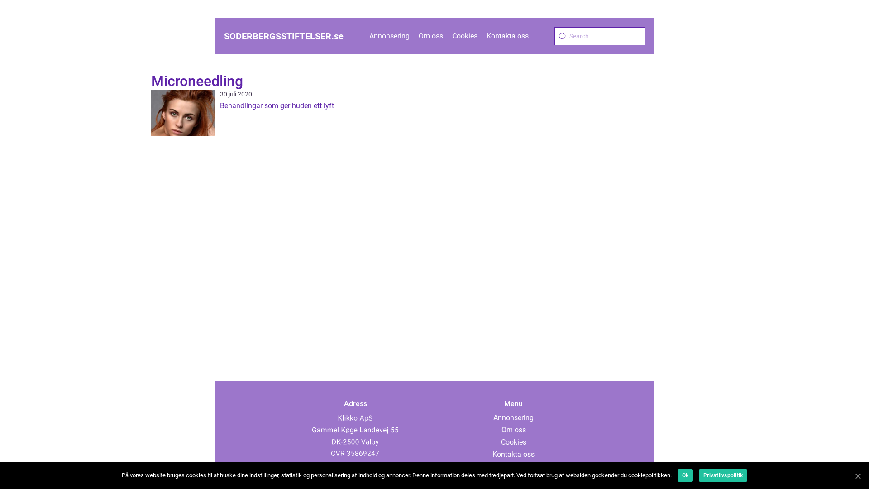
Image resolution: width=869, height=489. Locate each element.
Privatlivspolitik (723, 475)
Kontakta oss (508, 36)
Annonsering (389, 36)
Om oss (431, 36)
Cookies (464, 36)
